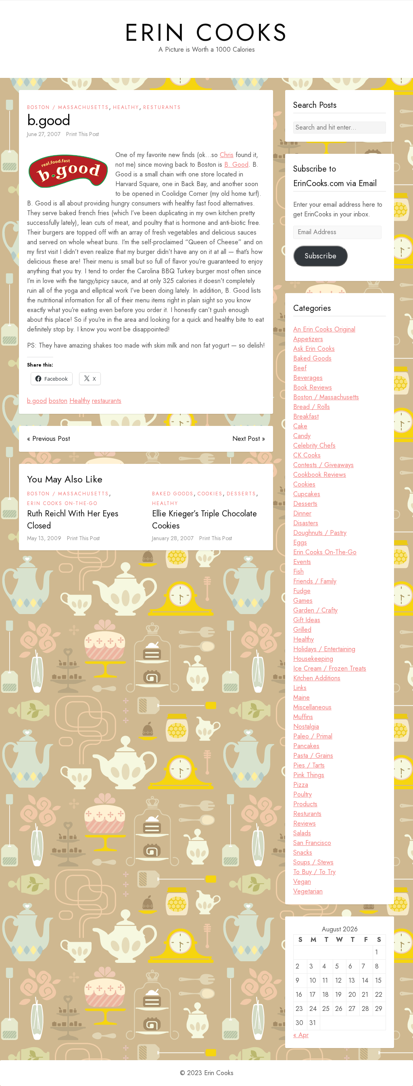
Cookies (210, 493)
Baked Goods (173, 493)
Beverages (308, 377)
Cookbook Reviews (319, 474)
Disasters (305, 523)
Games (303, 600)
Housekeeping (313, 658)
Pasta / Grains (313, 755)
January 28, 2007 (173, 538)
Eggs (300, 542)
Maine (301, 697)
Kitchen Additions (316, 678)
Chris (227, 154)
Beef (300, 368)
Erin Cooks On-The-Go (62, 503)
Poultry (302, 794)
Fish (298, 571)
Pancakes (306, 746)
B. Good (236, 164)
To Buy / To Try (314, 871)
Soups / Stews (313, 862)
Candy (302, 435)
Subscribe (320, 256)
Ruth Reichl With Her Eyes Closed (72, 520)
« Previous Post (48, 438)
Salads (302, 833)
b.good (37, 400)
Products (305, 804)
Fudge (302, 590)
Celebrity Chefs (314, 445)
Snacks (302, 852)
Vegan (302, 881)
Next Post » (248, 438)
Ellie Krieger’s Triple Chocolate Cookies (204, 520)
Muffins (303, 716)
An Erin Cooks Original (324, 329)
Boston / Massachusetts (68, 107)
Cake (300, 426)
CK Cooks (307, 455)
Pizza (300, 784)
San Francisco (312, 842)
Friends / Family (314, 581)
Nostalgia (306, 726)
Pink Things (308, 775)
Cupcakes (306, 494)
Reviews (304, 823)
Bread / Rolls (311, 406)
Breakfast (306, 416)
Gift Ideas (306, 620)
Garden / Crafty (315, 610)
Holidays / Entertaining (324, 649)
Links (300, 687)
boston (58, 400)
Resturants (162, 107)
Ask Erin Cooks (314, 348)
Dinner (302, 513)
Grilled (302, 629)
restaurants (106, 400)
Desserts (241, 493)
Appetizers (308, 339)
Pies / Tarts (309, 765)
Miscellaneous (312, 707)
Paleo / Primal (312, 736)
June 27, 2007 (43, 134)
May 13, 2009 (44, 538)
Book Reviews (312, 387)
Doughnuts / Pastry (319, 532)
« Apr (301, 1035)
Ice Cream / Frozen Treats (329, 668)
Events (302, 561)
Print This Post (82, 134)
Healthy (126, 107)
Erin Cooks (207, 33)
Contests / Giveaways (323, 465)
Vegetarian (308, 891)
